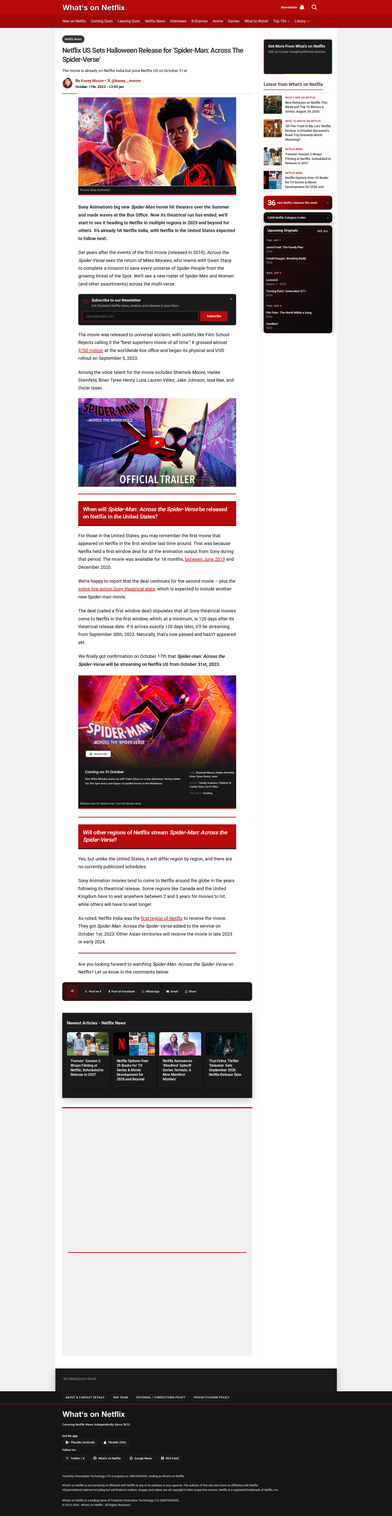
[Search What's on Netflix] (314, 7)
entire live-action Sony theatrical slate (116, 589)
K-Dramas (200, 21)
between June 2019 (205, 559)
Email (174, 991)
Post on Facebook (123, 991)
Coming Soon (102, 21)
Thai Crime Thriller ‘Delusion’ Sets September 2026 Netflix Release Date (225, 1068)
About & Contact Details (84, 1397)
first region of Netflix (162, 918)
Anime (218, 21)
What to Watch (256, 21)
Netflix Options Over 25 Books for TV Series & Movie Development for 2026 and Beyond (133, 1070)
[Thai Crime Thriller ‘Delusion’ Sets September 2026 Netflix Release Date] (226, 1044)
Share (192, 991)
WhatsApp (152, 991)
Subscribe (214, 316)
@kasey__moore (126, 80)
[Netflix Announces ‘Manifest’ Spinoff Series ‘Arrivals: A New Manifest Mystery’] (180, 1044)
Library (300, 21)
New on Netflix (74, 21)
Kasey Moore (92, 80)
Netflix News (155, 21)
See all (322, 231)
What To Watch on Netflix (303, 121)
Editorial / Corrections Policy (160, 1397)
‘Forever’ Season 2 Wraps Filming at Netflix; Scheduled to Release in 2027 (86, 1068)
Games (233, 21)
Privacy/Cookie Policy (211, 1397)
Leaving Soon (129, 21)
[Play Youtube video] (157, 442)
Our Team (120, 1397)
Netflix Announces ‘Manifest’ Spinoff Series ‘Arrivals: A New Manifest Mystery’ (177, 1070)
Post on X (95, 991)
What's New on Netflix (300, 97)
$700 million (90, 350)
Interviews (178, 21)
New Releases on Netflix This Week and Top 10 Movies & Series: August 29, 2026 (306, 107)
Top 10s (279, 21)
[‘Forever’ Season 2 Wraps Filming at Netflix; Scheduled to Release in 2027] (88, 1044)
